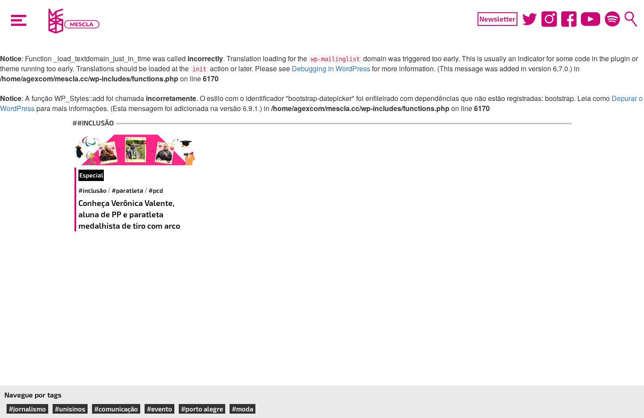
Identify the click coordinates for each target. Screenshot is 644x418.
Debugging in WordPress (331, 68)
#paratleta (127, 190)
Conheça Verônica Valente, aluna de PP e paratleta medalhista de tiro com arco (130, 214)
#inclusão (92, 190)
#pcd (156, 190)
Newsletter (497, 18)
